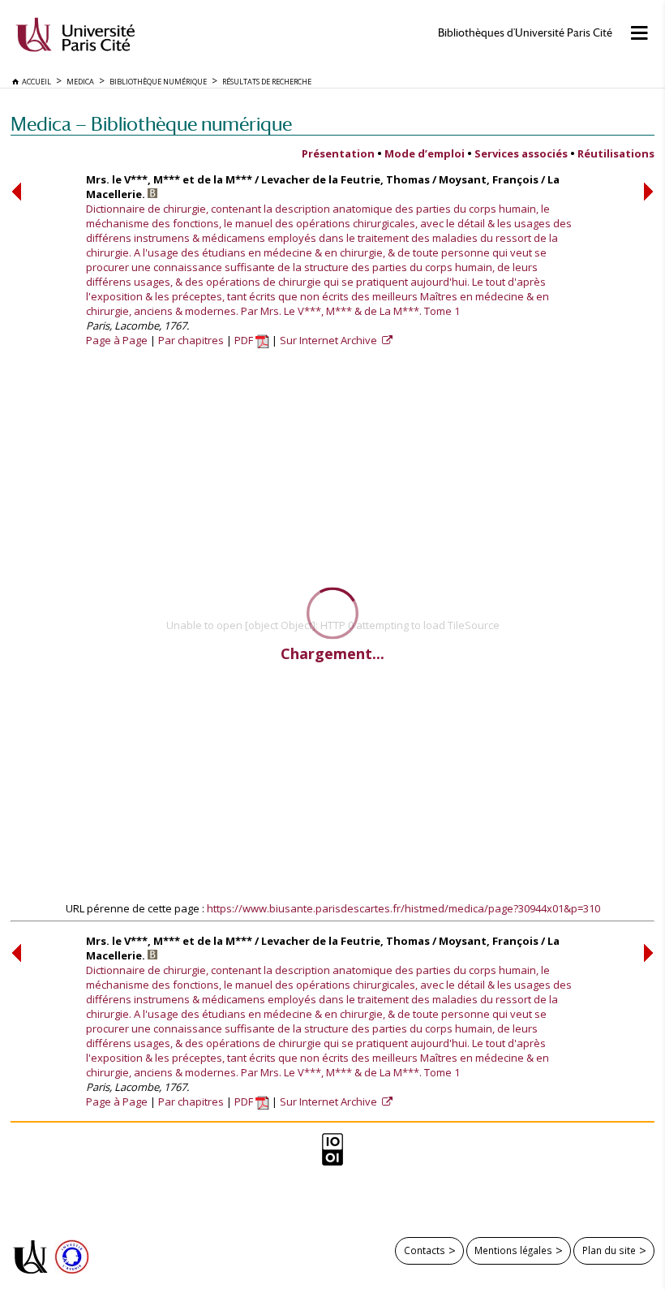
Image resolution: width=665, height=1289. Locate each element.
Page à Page (117, 340)
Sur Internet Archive (330, 340)
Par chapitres (191, 340)
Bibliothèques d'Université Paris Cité (525, 33)
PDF (244, 340)
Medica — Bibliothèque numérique (151, 124)
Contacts (424, 1250)
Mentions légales (513, 1250)
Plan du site (609, 1250)
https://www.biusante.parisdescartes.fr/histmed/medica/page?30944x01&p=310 (403, 908)
